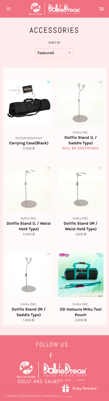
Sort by (54, 42)
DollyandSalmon (29, 396)
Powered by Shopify (57, 396)
